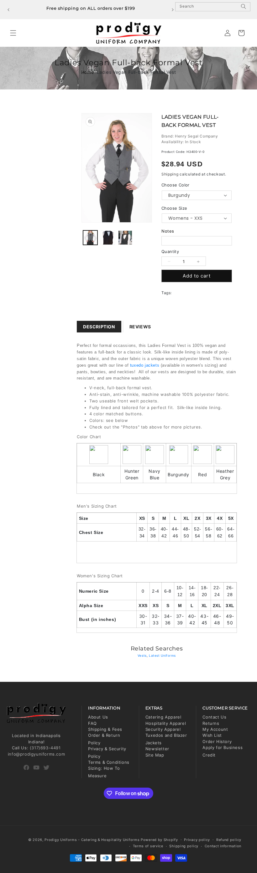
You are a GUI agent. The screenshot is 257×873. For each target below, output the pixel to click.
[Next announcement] (173, 10)
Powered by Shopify (159, 840)
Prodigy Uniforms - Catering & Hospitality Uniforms (92, 840)
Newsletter (157, 748)
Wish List (212, 735)
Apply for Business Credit (222, 751)
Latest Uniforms (162, 655)
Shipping (170, 174)
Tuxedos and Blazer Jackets (166, 739)
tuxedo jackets (144, 365)
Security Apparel (163, 729)
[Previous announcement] (8, 10)
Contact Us (214, 716)
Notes (167, 231)
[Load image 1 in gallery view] (90, 237)
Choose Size (174, 208)
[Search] (243, 9)
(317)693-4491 (45, 747)
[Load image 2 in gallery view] (108, 237)
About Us (98, 716)
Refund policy (228, 840)
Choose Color (175, 184)
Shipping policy (183, 846)
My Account (215, 729)
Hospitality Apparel (165, 723)
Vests (142, 655)
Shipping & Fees (105, 729)
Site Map (154, 754)
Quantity (170, 251)
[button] (13, 33)
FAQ (92, 723)
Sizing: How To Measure (104, 772)
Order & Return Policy (104, 739)
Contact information (223, 846)
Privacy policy (197, 840)
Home (87, 72)
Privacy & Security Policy (107, 752)
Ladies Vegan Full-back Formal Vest (136, 72)
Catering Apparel (163, 716)
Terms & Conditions (108, 762)
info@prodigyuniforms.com (36, 754)
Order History (217, 741)
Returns (210, 723)
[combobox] (212, 6)
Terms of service (148, 846)
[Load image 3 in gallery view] (125, 237)
